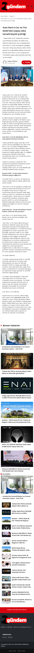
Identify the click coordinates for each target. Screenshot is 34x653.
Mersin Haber (12, 651)
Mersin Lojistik (21, 651)
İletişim (10, 637)
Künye (5, 637)
